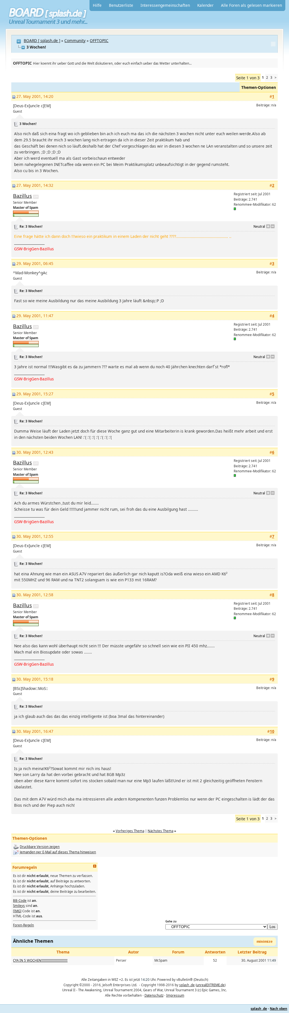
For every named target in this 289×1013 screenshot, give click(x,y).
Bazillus (22, 195)
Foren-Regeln (23, 925)
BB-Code (20, 900)
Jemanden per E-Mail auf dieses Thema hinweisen (58, 852)
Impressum (175, 995)
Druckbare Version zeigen (40, 847)
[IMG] (17, 911)
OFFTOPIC (99, 40)
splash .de (187, 985)
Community (75, 40)
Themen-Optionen (258, 87)
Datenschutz (153, 995)
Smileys (19, 906)
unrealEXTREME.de (210, 985)
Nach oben (278, 1009)
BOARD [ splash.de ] (42, 40)
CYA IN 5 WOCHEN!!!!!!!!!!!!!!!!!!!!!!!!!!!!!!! (40, 960)
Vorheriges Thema (130, 831)
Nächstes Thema (160, 831)
